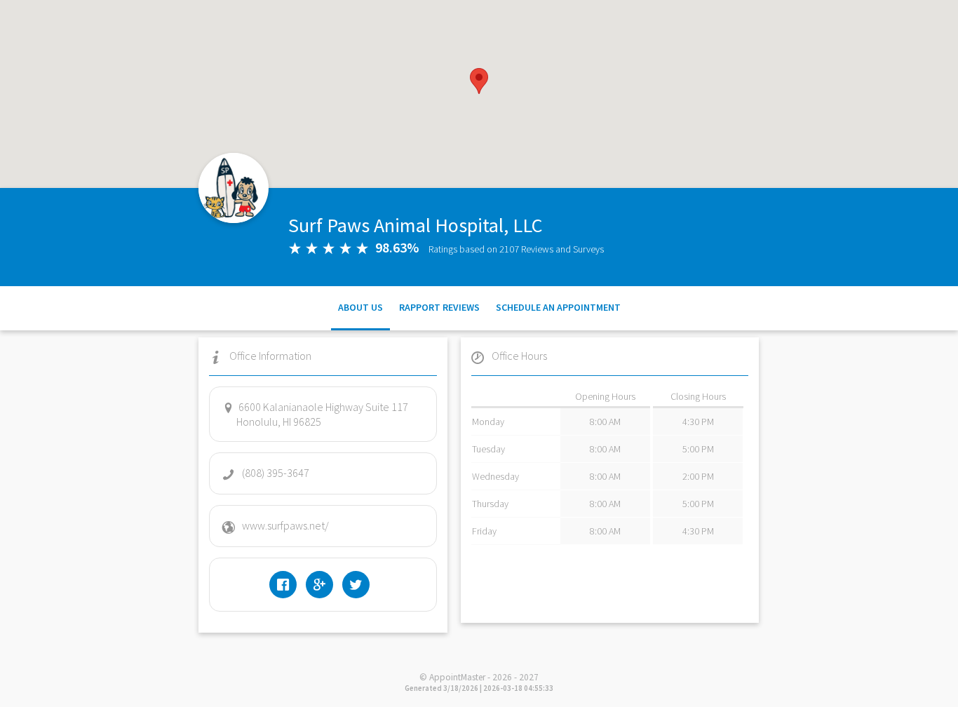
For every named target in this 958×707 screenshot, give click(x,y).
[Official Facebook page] (286, 584)
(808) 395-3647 (275, 473)
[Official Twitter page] (359, 584)
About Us (360, 307)
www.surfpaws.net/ (285, 525)
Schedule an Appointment (558, 307)
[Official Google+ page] (323, 584)
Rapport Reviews (439, 307)
